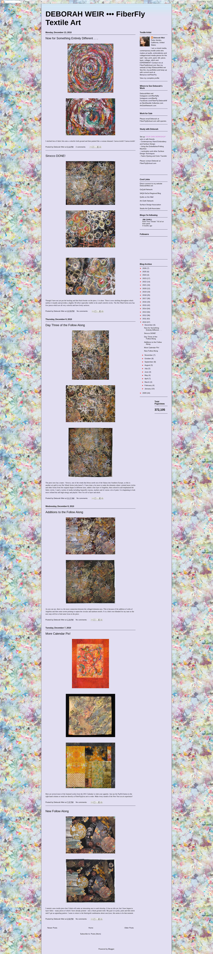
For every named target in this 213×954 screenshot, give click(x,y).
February (148, 385)
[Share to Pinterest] (100, 147)
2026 (144, 268)
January (148, 389)
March (147, 382)
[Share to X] (95, 147)
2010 (144, 322)
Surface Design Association (150, 205)
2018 (144, 295)
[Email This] (91, 147)
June (147, 372)
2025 (144, 272)
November (149, 355)
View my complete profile (149, 78)
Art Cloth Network (146, 201)
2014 (144, 309)
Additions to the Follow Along (64, 512)
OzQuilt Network (146, 189)
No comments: (83, 311)
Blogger (111, 949)
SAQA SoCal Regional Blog (150, 193)
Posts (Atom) (96, 934)
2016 (144, 302)
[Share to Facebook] (98, 147)
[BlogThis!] (93, 147)
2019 (144, 292)
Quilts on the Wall (146, 197)
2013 (144, 312)
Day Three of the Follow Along (65, 325)
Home (91, 928)
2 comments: (81, 147)
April (147, 379)
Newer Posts (52, 928)
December (149, 325)
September (149, 362)
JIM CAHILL (147, 219)
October (148, 358)
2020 (144, 288)
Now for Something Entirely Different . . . (71, 38)
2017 (144, 298)
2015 (144, 305)
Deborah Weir (159, 38)
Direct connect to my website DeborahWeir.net (151, 185)
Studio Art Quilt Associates (150, 208)
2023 (144, 278)
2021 (144, 285)
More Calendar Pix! (58, 633)
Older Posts (129, 928)
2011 (144, 319)
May (146, 375)
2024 (144, 275)
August (148, 365)
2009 (144, 393)
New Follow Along (57, 811)
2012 (144, 315)
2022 (144, 282)
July (146, 368)
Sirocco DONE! (55, 155)
